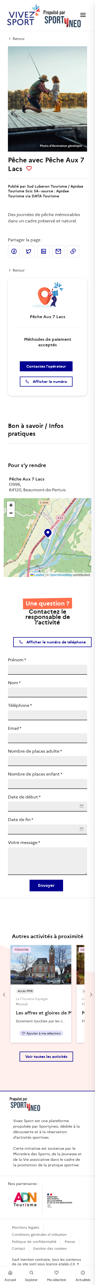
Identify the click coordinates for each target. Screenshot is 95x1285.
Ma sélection (56, 1280)
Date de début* (24, 796)
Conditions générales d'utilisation (39, 1234)
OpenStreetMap (61, 574)
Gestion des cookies (50, 1248)
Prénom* (17, 659)
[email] (58, 251)
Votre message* (24, 842)
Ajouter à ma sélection (43, 1033)
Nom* (14, 682)
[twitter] (29, 251)
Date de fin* (20, 819)
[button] (47, 532)
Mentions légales (25, 1227)
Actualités (83, 1280)
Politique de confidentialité (34, 1241)
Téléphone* (20, 705)
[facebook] (14, 251)
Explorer (31, 1280)
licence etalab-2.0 (61, 1264)
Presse (70, 1241)
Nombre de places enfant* (35, 774)
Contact (18, 1248)
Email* (14, 728)
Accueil (10, 1280)
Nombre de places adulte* (35, 751)
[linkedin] (43, 251)
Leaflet (39, 574)
